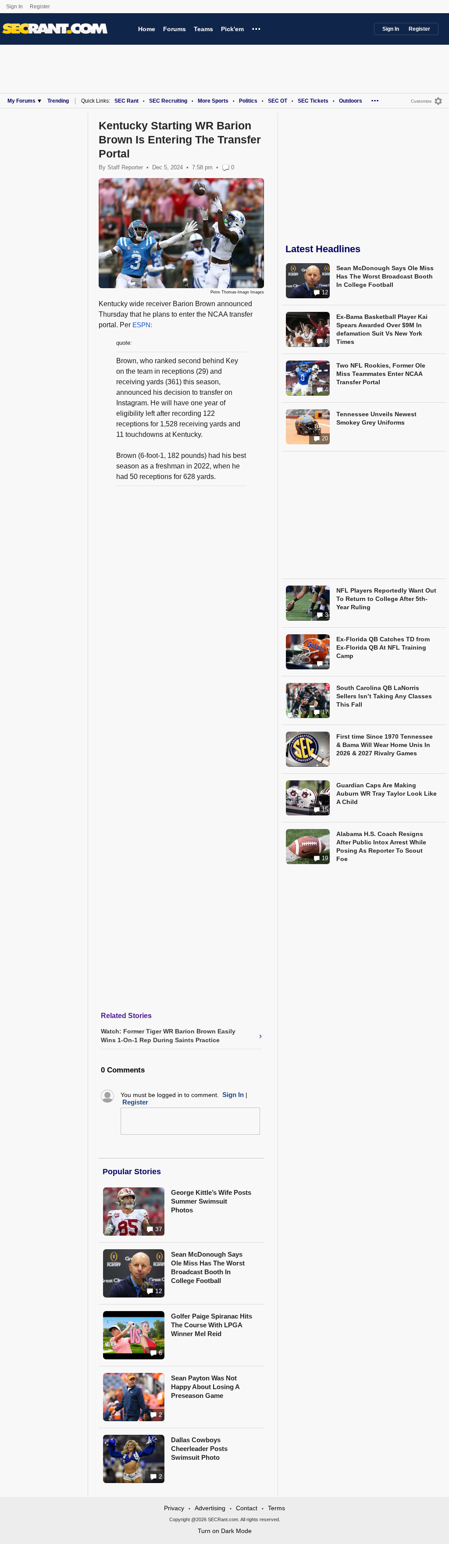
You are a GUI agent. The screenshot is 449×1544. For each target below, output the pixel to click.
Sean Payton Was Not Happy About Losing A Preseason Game (205, 1386)
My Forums (21, 101)
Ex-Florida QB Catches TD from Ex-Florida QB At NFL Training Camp (383, 647)
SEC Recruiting (168, 101)
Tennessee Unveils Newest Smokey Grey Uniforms (376, 418)
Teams (203, 29)
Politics (248, 101)
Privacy (174, 1508)
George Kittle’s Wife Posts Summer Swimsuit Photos (211, 1201)
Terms (276, 1508)
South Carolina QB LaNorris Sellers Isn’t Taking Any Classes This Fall (384, 696)
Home (146, 29)
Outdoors (350, 101)
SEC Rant (126, 101)
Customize (421, 101)
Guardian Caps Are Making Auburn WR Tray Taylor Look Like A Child (386, 793)
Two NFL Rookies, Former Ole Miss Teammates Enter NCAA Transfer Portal (380, 374)
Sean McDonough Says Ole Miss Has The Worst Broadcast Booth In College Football (208, 1267)
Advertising (210, 1508)
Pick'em (232, 29)
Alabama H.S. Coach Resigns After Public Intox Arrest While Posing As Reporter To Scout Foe (381, 846)
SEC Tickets (313, 101)
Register (40, 7)
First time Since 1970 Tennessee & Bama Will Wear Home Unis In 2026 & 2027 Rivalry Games (384, 745)
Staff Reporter (125, 167)
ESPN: (142, 325)
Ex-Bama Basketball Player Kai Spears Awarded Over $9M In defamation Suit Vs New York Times (382, 329)
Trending (58, 101)
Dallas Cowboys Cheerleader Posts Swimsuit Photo (199, 1448)
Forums (174, 29)
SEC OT (277, 101)
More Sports (213, 101)
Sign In (14, 7)
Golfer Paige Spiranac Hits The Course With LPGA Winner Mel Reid (211, 1324)
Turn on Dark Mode (225, 1530)
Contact (246, 1508)
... (256, 27)
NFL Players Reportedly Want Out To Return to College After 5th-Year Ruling (386, 599)
